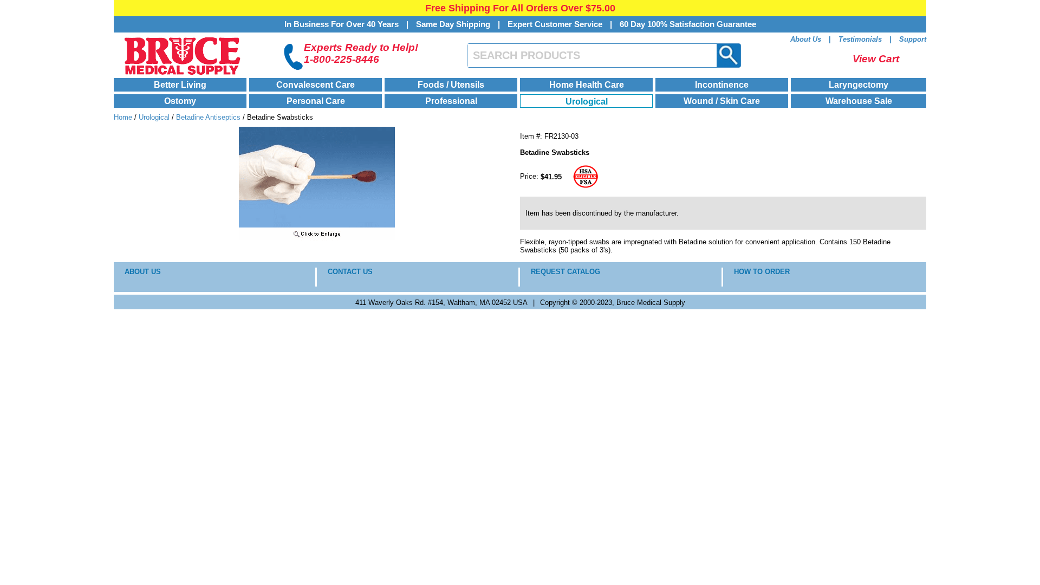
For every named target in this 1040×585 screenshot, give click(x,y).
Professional (451, 101)
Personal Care (316, 101)
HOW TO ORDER (762, 272)
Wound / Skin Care (722, 101)
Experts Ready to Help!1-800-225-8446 (361, 53)
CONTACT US (350, 272)
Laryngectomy (858, 84)
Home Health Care (586, 84)
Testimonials (860, 39)
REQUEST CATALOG (565, 272)
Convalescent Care (315, 84)
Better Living (180, 84)
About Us (805, 39)
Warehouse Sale (859, 101)
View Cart (876, 58)
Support (912, 39)
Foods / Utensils (451, 84)
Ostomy (180, 101)
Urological (587, 101)
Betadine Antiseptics (208, 117)
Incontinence (722, 84)
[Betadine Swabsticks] (317, 238)
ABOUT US (143, 272)
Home (123, 117)
